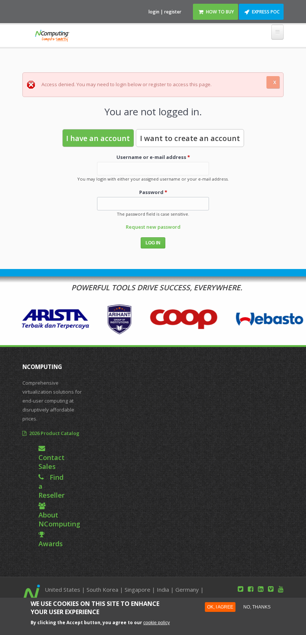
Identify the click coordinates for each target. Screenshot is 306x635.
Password (153, 192)
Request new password (153, 226)
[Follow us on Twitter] (240, 588)
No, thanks (257, 606)
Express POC (266, 12)
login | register (165, 12)
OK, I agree (220, 606)
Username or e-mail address (153, 157)
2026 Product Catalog (54, 433)
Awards (50, 543)
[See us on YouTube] (281, 588)
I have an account (98, 138)
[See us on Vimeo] (271, 588)
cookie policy (156, 622)
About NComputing (59, 519)
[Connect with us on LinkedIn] (260, 588)
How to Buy (220, 12)
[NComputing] (52, 37)
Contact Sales (51, 462)
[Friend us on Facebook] (250, 588)
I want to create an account (190, 138)
